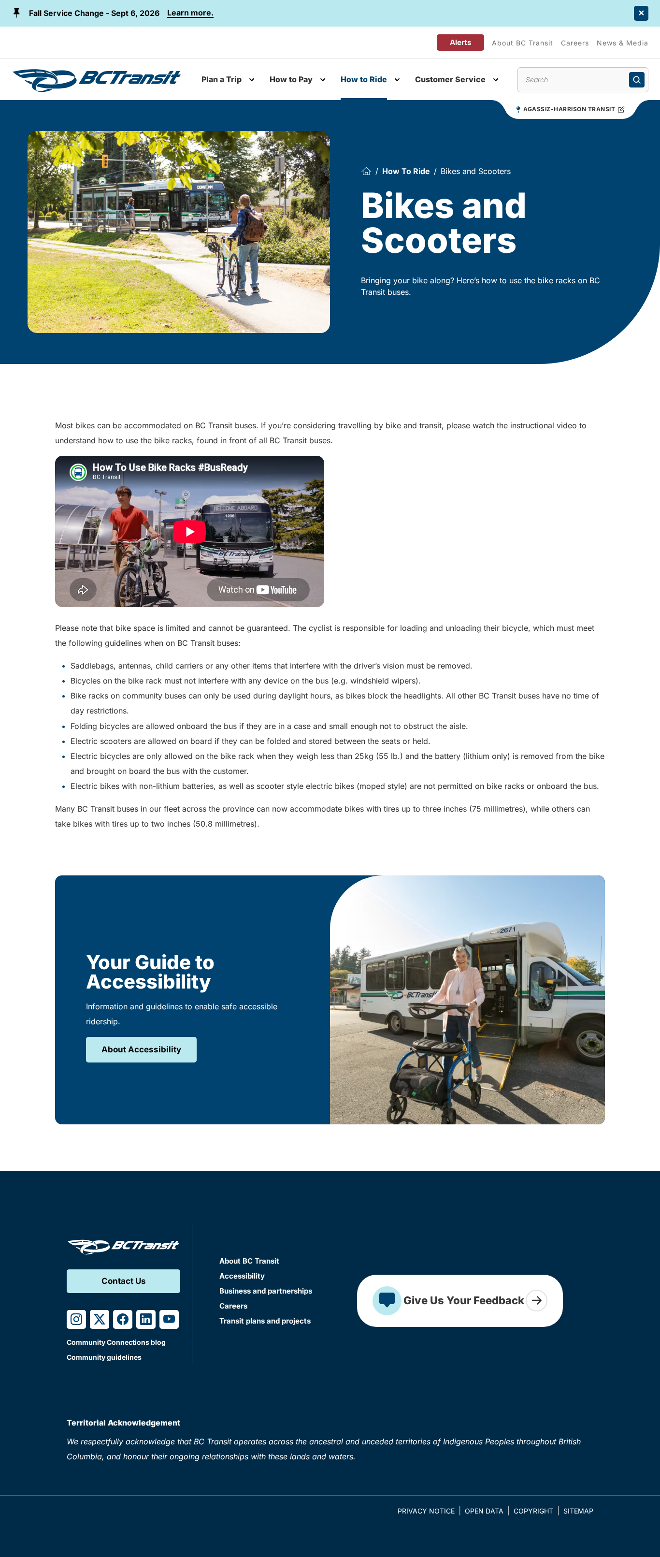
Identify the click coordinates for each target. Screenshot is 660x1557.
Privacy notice (426, 1511)
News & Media (622, 43)
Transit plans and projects (265, 1320)
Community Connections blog (116, 1342)
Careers (575, 43)
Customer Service (450, 79)
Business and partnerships (265, 1290)
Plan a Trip (221, 79)
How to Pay (291, 79)
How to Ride (364, 79)
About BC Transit (522, 43)
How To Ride (406, 171)
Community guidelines (104, 1357)
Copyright (533, 1511)
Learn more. (190, 12)
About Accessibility (141, 1049)
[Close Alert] (641, 13)
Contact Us (123, 1281)
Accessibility (242, 1276)
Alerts (460, 42)
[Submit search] (637, 79)
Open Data (484, 1511)
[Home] (366, 170)
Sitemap (578, 1511)
